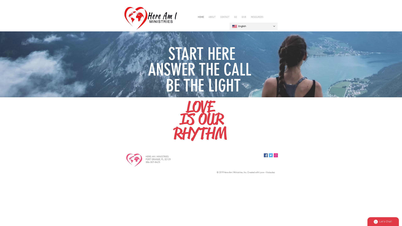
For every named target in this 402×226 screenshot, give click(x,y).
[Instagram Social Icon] (276, 155)
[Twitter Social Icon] (271, 155)
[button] (257, 17)
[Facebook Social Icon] (266, 155)
